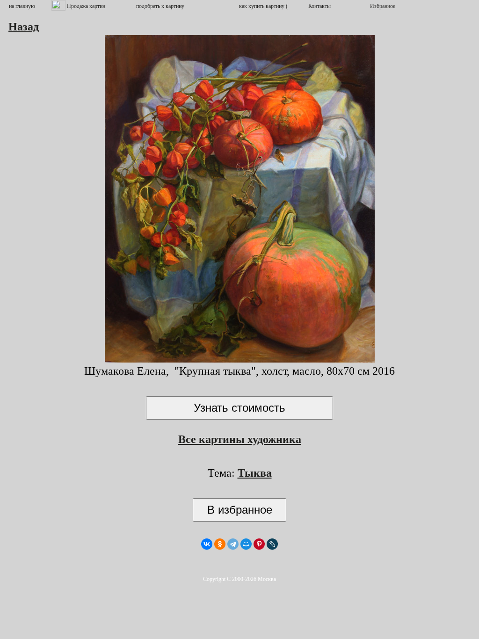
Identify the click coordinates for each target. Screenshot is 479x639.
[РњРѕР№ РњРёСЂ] (246, 544)
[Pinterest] (259, 544)
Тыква (255, 473)
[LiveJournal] (272, 544)
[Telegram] (233, 544)
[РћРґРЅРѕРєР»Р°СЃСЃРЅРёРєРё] (219, 544)
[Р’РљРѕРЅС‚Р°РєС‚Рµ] (206, 544)
